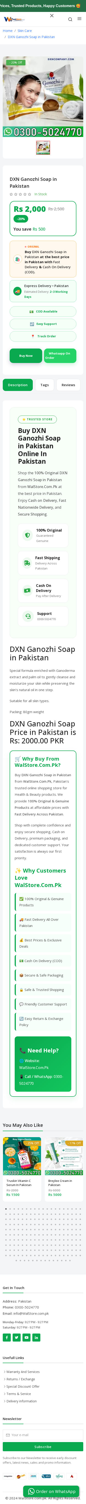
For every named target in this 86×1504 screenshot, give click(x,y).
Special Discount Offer (22, 1386)
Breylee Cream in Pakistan (60, 1183)
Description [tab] (18, 384)
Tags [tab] (44, 384)
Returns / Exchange (20, 1379)
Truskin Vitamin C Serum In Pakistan (18, 1183)
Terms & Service (18, 1394)
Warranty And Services (23, 1372)
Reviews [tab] (68, 384)
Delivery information (21, 1401)
